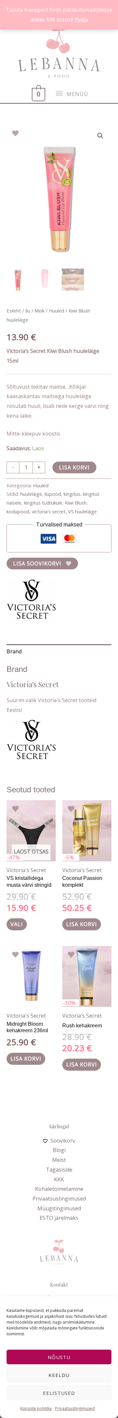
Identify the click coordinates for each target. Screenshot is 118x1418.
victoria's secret (49, 511)
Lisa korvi (74, 467)
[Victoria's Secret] (31, 599)
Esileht (14, 310)
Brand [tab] (14, 651)
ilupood (53, 494)
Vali (16, 924)
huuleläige (31, 494)
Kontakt (59, 1284)
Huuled (56, 310)
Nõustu (59, 1357)
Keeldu (59, 1375)
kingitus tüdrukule (43, 503)
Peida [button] (81, 19)
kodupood (18, 511)
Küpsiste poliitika (36, 1408)
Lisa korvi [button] (81, 924)
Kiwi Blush (76, 503)
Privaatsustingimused (75, 1408)
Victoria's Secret (26, 870)
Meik (39, 310)
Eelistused (59, 1393)
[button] (100, 136)
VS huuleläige (82, 511)
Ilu (27, 310)
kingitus (72, 494)
